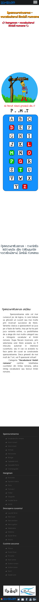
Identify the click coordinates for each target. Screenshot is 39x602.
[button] (35, 1)
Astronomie (12, 454)
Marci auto (11, 517)
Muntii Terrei (12, 536)
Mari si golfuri (12, 524)
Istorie (10, 504)
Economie (11, 478)
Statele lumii (12, 575)
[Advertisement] (19, 49)
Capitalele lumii (13, 461)
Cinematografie (13, 469)
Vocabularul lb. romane (16, 438)
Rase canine (12, 560)
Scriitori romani (13, 563)
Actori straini (12, 446)
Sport (10, 571)
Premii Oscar (12, 552)
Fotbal (10, 493)
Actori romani (12, 442)
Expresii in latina (13, 481)
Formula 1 (11, 489)
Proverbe (11, 556)
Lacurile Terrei (12, 513)
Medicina (11, 532)
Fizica (10, 485)
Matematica (12, 528)
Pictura (10, 548)
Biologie (10, 457)
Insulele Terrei (12, 500)
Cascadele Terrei (13, 465)
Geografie (11, 497)
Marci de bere (12, 521)
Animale (10, 450)
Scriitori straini (13, 567)
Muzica (10, 540)
